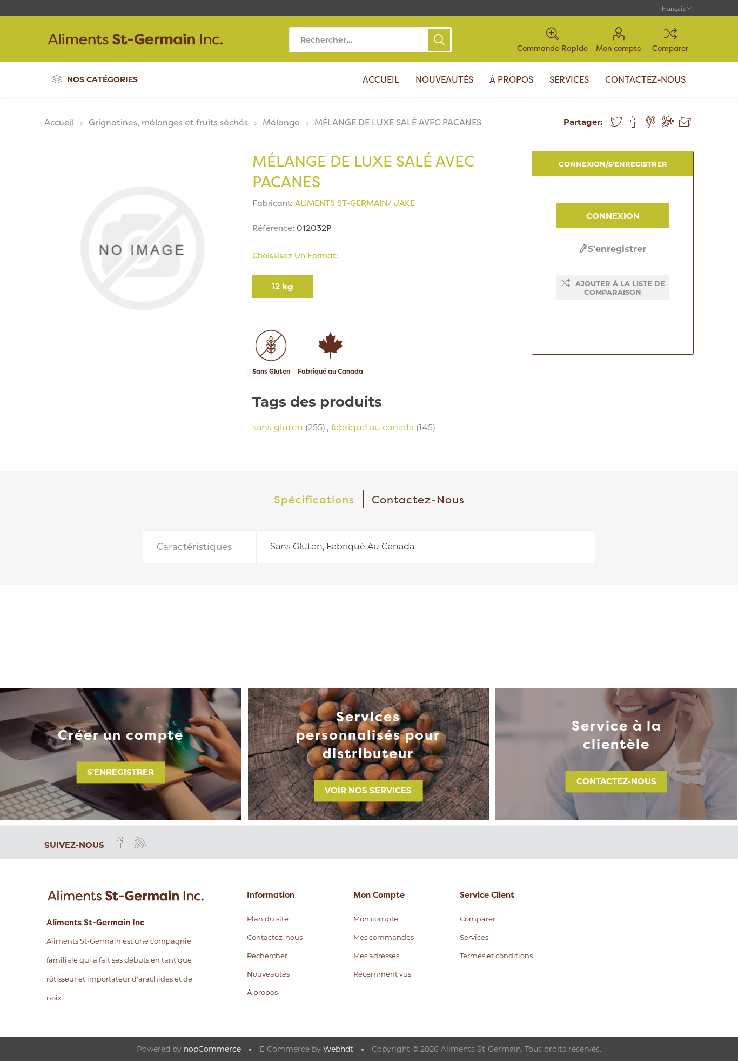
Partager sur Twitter (616, 122)
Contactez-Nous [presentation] (418, 499)
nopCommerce (212, 1049)
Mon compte (618, 48)
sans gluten (277, 427)
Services (474, 937)
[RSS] (140, 842)
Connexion (613, 216)
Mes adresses (376, 955)
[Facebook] (120, 842)
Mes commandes (383, 937)
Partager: (582, 122)
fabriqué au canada (372, 427)
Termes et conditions (496, 955)
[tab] (315, 499)
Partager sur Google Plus (668, 122)
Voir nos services (368, 791)
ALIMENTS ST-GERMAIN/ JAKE (355, 203)
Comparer (670, 48)
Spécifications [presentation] (314, 499)
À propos (262, 992)
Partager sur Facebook (634, 122)
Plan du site (268, 918)
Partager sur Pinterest (650, 122)
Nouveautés (268, 974)
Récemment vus (382, 974)
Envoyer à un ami (685, 122)
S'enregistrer (617, 249)
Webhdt (338, 1049)
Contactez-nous (616, 782)
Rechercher (439, 39)
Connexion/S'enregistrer (613, 164)
